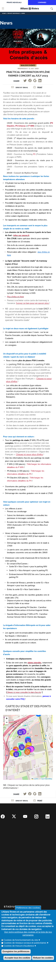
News (23, 13)
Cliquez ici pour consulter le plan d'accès (24, 692)
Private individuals (14, 2)
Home (4, 13)
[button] (23, 732)
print (39, 87)
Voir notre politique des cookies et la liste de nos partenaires (28, 933)
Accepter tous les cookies (17, 958)
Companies (42, 2)
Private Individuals (14, 13)
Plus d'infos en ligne (15, 297)
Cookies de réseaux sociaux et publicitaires (25, 943)
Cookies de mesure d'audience (19, 946)
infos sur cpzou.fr (21, 235)
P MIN (31, 126)
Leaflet (35, 779)
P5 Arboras (20, 126)
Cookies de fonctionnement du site (21, 940)
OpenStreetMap (46, 779)
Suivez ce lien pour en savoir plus (32, 303)
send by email (21, 87)
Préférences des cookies (28, 907)
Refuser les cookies (43, 958)
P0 (34, 154)
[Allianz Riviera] (33, 8)
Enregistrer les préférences (16, 951)
